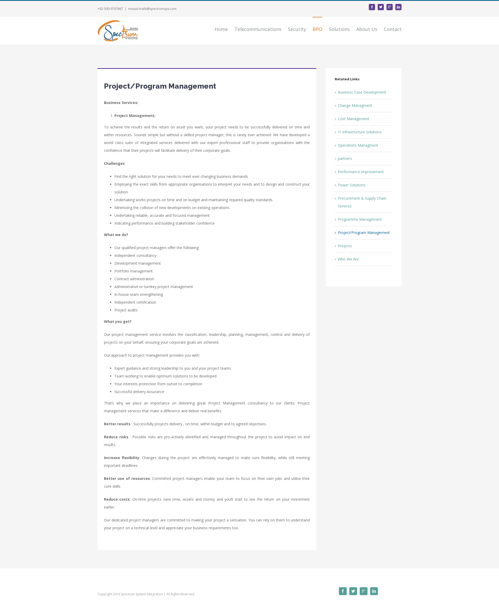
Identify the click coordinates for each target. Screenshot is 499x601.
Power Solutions (351, 184)
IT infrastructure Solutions (360, 131)
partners (345, 158)
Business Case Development (362, 92)
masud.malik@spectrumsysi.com (152, 8)
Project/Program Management (364, 232)
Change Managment (355, 105)
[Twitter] (381, 7)
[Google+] (389, 7)
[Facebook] (372, 7)
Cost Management (353, 118)
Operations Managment (358, 145)
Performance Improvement (361, 171)
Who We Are (348, 259)
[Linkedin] (398, 7)
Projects (345, 245)
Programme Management (360, 219)
